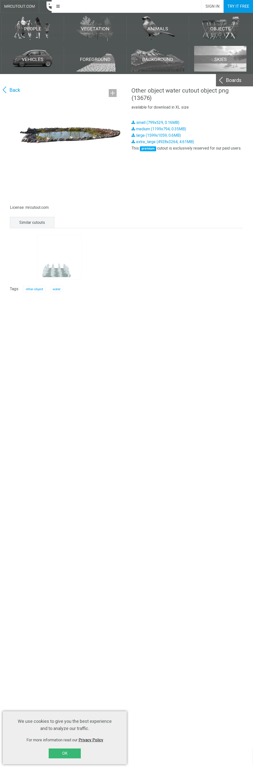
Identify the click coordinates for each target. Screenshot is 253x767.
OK (64, 753)
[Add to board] (113, 93)
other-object (34, 289)
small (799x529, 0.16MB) (157, 122)
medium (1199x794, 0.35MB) (160, 129)
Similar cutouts (32, 222)
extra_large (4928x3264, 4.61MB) (164, 141)
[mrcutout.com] (26, 6)
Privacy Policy (91, 740)
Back (14, 90)
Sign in (212, 6)
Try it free (238, 6)
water (57, 289)
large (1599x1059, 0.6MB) (158, 135)
